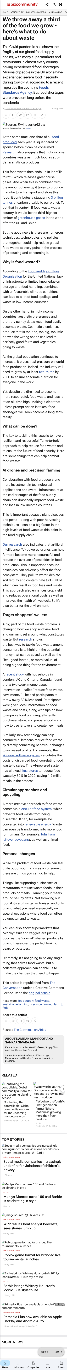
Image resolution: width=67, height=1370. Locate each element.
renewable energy (38, 824)
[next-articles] (63, 1089)
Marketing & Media (36, 12)
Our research (12, 544)
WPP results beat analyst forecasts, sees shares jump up (30, 1226)
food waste (42, 1000)
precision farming (41, 1004)
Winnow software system (21, 755)
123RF (28, 128)
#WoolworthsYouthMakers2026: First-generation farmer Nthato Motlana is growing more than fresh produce (49, 1110)
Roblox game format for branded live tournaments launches (31, 1257)
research (25, 639)
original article (39, 993)
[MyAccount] (61, 4)
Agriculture (17, 12)
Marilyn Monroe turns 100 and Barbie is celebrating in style (32, 1199)
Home (5, 12)
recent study (14, 674)
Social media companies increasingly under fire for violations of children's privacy (32, 1165)
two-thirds (46, 372)
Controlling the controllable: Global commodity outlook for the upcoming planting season (16, 1109)
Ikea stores (29, 771)
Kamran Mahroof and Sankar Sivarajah (23, 108)
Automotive (55, 12)
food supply (25, 1000)
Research (9, 152)
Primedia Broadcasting (14, 1326)
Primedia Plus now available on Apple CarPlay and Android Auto (32, 1319)
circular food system (36, 809)
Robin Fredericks (40, 1124)
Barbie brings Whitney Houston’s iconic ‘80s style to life (29, 1288)
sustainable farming (15, 1004)
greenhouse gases (31, 218)
